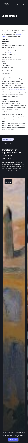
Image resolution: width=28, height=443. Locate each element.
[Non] (26, 437)
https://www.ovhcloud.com (13, 69)
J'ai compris (13, 439)
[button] (23, 4)
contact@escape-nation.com (14, 52)
